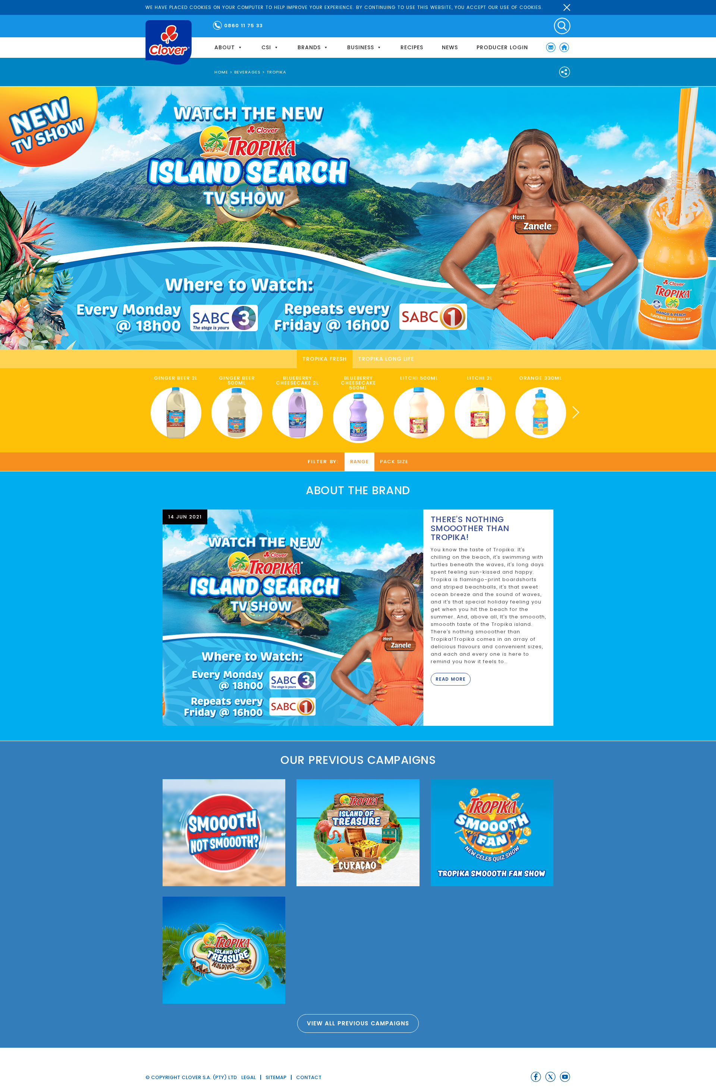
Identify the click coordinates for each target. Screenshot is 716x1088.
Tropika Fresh (324, 359)
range (359, 461)
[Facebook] (535, 1076)
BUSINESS (360, 47)
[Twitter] (550, 1076)
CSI (266, 47)
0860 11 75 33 (243, 25)
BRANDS (309, 47)
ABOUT (224, 47)
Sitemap (276, 1077)
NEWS (450, 47)
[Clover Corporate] (168, 42)
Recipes (412, 47)
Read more (451, 679)
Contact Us (551, 47)
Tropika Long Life (386, 359)
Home (564, 47)
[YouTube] (565, 1076)
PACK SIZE (394, 461)
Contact (308, 1077)
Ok (567, 7)
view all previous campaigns (358, 1023)
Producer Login (502, 47)
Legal (248, 1077)
